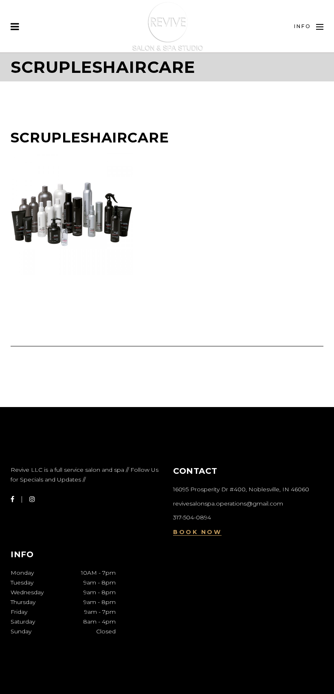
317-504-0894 (192, 517)
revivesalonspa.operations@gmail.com (228, 503)
